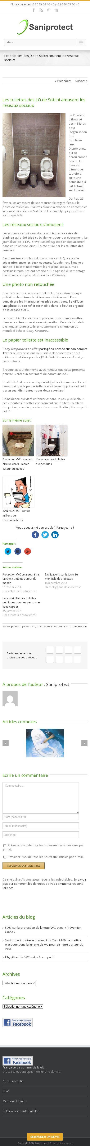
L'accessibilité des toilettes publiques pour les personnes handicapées (22, 602)
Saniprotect (12, 626)
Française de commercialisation (24, 1067)
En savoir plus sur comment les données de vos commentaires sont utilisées (44, 884)
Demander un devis (45, 1136)
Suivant (80, 81)
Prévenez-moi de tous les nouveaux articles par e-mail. (46, 857)
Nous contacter (13, 1081)
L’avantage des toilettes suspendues (50, 462)
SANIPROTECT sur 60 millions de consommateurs (16, 515)
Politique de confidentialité (21, 1111)
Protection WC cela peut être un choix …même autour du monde (18, 464)
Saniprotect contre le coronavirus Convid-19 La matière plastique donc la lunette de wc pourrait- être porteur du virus (44, 945)
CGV (6, 1091)
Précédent (64, 81)
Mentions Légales (15, 1101)
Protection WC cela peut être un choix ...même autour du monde (21, 579)
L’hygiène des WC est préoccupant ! (30, 957)
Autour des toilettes (55, 626)
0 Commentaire (78, 626)
